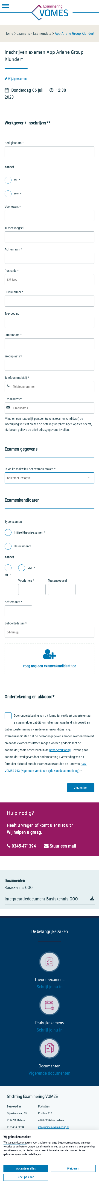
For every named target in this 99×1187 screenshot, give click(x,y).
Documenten (50, 1066)
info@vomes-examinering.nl (53, 1127)
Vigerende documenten (49, 1073)
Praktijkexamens (49, 1023)
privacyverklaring (60, 750)
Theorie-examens (49, 980)
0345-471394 (23, 846)
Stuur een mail (62, 846)
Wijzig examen (17, 78)
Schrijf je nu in (50, 986)
